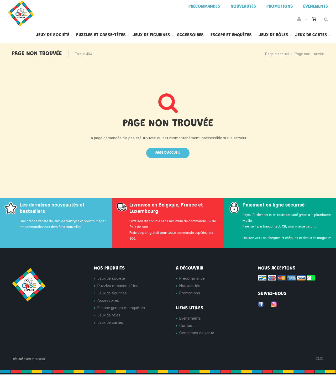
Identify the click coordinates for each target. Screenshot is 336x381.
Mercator (38, 359)
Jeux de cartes (311, 35)
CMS (319, 359)
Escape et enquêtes (231, 35)
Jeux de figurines (151, 35)
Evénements (190, 318)
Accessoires (190, 35)
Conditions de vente (196, 333)
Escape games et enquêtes (121, 307)
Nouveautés (189, 285)
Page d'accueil (277, 54)
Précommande (192, 278)
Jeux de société (52, 35)
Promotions (189, 293)
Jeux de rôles (273, 35)
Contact (186, 325)
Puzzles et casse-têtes (101, 35)
